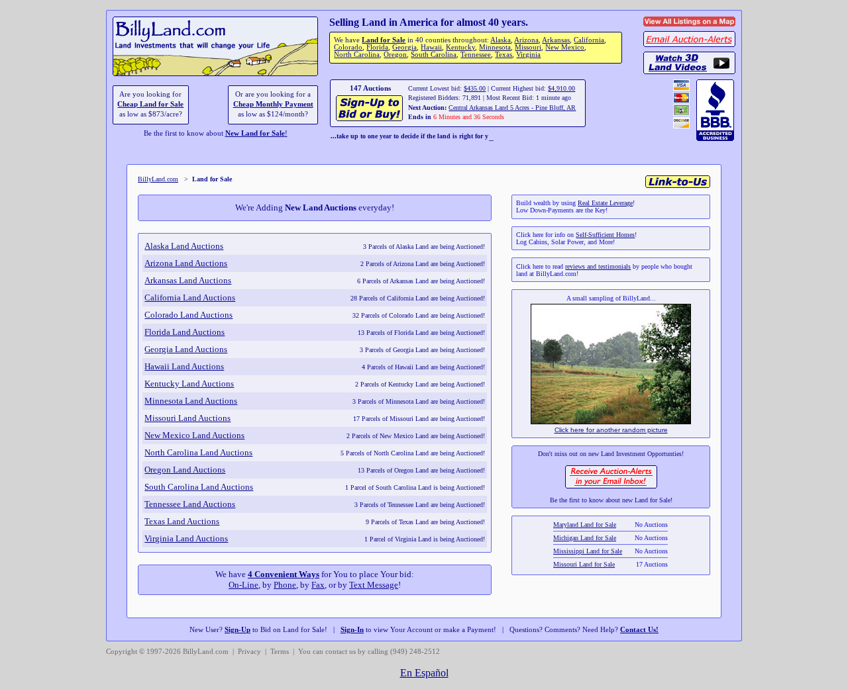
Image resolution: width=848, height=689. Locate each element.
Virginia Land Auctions (186, 538)
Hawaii (431, 47)
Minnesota (495, 47)
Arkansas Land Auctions (187, 280)
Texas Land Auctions (181, 521)
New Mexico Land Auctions (194, 435)
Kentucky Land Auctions (189, 384)
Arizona (526, 40)
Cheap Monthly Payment (273, 104)
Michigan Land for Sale (585, 533)
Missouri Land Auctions (187, 418)
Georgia (404, 47)
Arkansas (556, 40)
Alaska (500, 40)
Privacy (249, 651)
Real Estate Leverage (605, 203)
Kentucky (460, 47)
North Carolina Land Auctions (198, 452)
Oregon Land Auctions (184, 470)
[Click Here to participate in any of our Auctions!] (370, 119)
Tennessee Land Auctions (189, 504)
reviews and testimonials (598, 266)
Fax (318, 585)
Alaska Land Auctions (183, 246)
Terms (279, 651)
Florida (377, 47)
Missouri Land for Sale (584, 560)
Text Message (373, 585)
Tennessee (475, 54)
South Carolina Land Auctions (198, 487)
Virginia (528, 54)
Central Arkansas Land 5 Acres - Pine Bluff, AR (512, 107)
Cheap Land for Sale (150, 104)
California (589, 40)
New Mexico (564, 47)
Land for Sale (383, 40)
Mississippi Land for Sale (588, 547)
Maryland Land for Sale (585, 520)
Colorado (348, 47)
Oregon (395, 54)
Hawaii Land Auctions (184, 366)
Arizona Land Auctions (185, 263)
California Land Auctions (189, 297)
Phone (285, 585)
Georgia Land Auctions (185, 349)
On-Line (243, 585)
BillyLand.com (158, 179)
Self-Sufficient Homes (605, 234)
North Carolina (357, 54)
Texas (503, 54)
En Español (424, 672)
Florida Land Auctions (184, 332)
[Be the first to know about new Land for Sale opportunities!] (611, 486)
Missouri (528, 47)
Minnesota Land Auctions (190, 401)
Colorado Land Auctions (188, 315)
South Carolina (433, 54)
